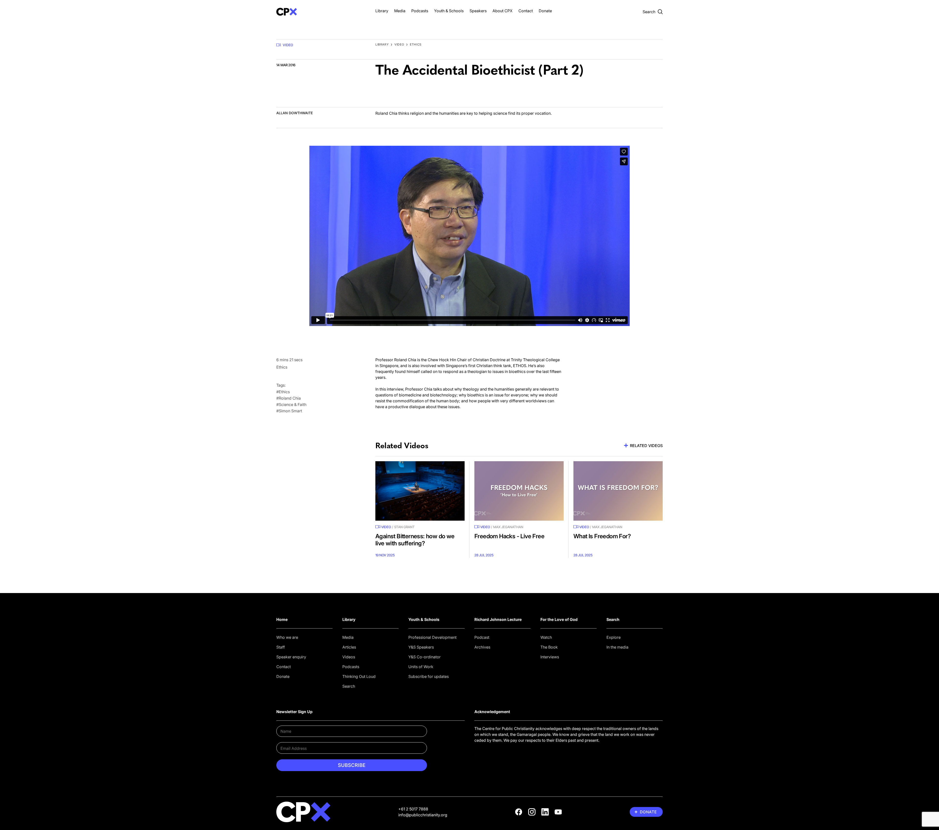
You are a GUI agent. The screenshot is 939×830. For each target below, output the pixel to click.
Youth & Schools (449, 10)
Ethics (416, 44)
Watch (546, 637)
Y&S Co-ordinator (424, 656)
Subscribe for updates (428, 676)
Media (399, 10)
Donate (545, 10)
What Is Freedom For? (602, 536)
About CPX (502, 10)
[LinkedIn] (545, 812)
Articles (349, 647)
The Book (549, 647)
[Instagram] (532, 812)
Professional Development (432, 637)
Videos (348, 656)
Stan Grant (404, 527)
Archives (482, 647)
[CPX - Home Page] (321, 12)
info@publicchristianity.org (422, 814)
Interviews (549, 656)
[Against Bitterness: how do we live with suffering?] (420, 491)
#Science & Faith (291, 404)
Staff (280, 647)
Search (348, 686)
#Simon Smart (289, 410)
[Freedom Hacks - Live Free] (519, 491)
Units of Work (420, 666)
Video (288, 45)
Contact (525, 10)
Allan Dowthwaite (294, 113)
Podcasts (419, 10)
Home (282, 619)
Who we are (287, 637)
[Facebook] (518, 812)
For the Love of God (559, 619)
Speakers (478, 10)
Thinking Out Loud (359, 676)
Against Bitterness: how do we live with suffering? (415, 540)
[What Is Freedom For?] (618, 491)
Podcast (481, 637)
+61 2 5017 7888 (413, 809)
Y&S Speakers (421, 647)
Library (381, 10)
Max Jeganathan (508, 527)
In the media (617, 647)
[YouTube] (558, 812)
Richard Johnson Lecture (498, 619)
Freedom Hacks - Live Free (509, 536)
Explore (613, 637)
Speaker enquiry (291, 656)
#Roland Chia (288, 398)
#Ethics (283, 391)
